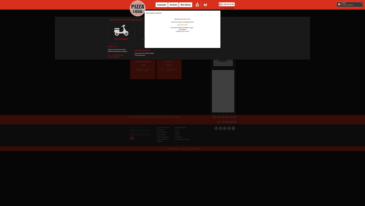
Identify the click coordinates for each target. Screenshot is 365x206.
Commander (161, 5)
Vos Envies (173, 5)
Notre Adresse (185, 5)
